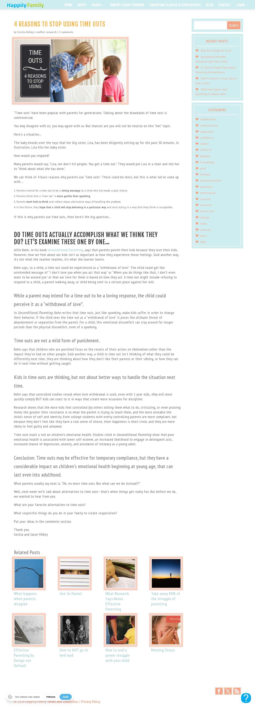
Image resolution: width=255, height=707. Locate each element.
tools (203, 242)
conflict (40, 32)
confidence (207, 138)
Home (69, 5)
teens (203, 235)
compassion (207, 131)
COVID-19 (205, 150)
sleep (203, 223)
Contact (225, 5)
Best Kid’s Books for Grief (216, 50)
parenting (206, 186)
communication (209, 125)
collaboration (208, 119)
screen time (207, 211)
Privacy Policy (90, 701)
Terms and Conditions (62, 701)
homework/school (210, 180)
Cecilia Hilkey (25, 32)
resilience (206, 205)
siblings (205, 217)
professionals (208, 193)
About (82, 5)
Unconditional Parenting (65, 250)
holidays (205, 174)
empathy (205, 156)
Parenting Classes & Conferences (175, 5)
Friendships (207, 162)
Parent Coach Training (127, 5)
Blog (209, 5)
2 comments (66, 32)
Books (96, 5)
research (51, 32)
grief (203, 168)
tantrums (205, 229)
